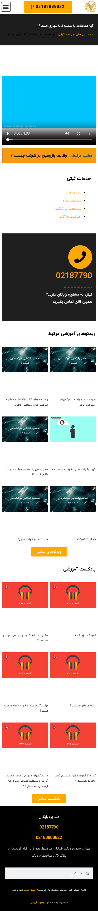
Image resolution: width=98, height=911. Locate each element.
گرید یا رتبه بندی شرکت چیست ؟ (74, 469)
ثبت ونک (30, 890)
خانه (90, 34)
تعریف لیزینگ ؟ (85, 635)
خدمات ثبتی (79, 178)
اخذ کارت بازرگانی (70, 217)
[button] (6, 7)
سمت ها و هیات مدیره (33, 539)
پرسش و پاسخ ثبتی (71, 34)
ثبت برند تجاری (71, 201)
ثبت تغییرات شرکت (68, 209)
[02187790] (80, 257)
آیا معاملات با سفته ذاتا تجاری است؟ (66, 26)
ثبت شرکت (74, 193)
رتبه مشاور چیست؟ (83, 706)
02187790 (74, 276)
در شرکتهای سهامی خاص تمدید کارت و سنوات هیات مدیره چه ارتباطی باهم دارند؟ (27, 781)
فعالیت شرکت (86, 539)
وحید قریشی (37, 902)
